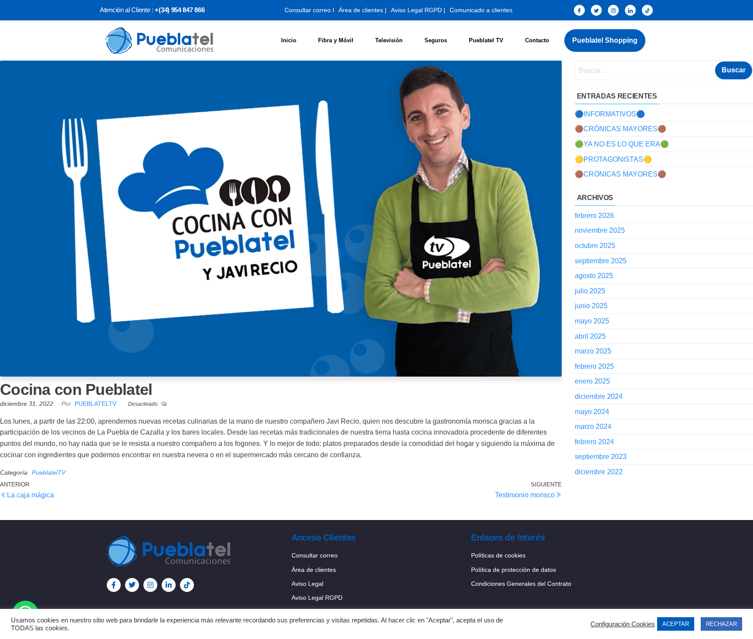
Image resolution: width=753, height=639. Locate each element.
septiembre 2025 (601, 261)
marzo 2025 (593, 351)
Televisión (389, 40)
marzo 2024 (593, 426)
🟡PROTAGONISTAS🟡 (613, 159)
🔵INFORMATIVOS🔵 (610, 114)
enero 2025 (592, 381)
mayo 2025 (592, 321)
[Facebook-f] (114, 585)
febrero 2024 (594, 441)
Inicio (288, 40)
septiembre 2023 (601, 456)
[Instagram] (613, 10)
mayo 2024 (592, 411)
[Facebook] (579, 10)
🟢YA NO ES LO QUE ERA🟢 (622, 144)
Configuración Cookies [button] (622, 624)
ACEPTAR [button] (675, 624)
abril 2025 (590, 336)
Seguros (435, 40)
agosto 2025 (594, 275)
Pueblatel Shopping (605, 40)
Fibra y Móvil (335, 40)
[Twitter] (596, 10)
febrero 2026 (594, 215)
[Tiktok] (187, 585)
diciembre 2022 (599, 472)
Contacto (537, 40)
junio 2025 (591, 305)
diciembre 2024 (599, 396)
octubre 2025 (595, 245)
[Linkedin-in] (169, 585)
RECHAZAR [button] (721, 624)
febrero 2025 (594, 366)
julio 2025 (590, 291)
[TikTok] (647, 10)
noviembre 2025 (600, 230)
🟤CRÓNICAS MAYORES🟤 (620, 129)
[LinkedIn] (630, 10)
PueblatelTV (96, 403)
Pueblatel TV (486, 40)
